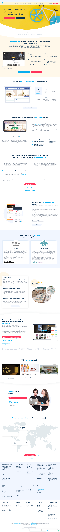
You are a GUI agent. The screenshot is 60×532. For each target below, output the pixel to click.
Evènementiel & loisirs (41, 484)
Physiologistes (50, 473)
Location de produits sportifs (31, 491)
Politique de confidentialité (52, 506)
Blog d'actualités (39, 510)
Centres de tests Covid (51, 475)
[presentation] (16, 434)
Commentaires (39, 504)
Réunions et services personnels (19, 485)
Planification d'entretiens (41, 473)
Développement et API (19, 507)
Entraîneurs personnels (30, 485)
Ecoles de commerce (29, 467)
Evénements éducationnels (30, 474)
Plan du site (28, 509)
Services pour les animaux (20, 490)
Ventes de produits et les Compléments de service (8, 469)
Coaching (17, 487)
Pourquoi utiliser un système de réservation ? (7, 482)
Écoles (27, 468)
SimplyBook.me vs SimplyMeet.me (7, 509)
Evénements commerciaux (41, 495)
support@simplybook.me (17, 523)
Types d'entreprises (19, 506)
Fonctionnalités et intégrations (6, 505)
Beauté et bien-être (19, 464)
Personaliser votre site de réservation (8, 471)
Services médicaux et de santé (52, 465)
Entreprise (17, 505)
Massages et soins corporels (52, 467)
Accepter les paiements (5, 475)
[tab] (38, 92)
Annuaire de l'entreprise (19, 509)
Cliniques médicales (51, 469)
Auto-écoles (50, 485)
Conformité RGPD (51, 505)
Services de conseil (19, 486)
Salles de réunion (40, 493)
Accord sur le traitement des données (52, 508)
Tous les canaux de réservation (29, 107)
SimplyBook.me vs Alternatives (6, 510)
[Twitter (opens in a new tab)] (51, 519)
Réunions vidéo (4, 491)
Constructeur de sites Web (6, 478)
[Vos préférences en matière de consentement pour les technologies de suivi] (58, 530)
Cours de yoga (28, 489)
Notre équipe (39, 506)
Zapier (3, 486)
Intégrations (4, 492)
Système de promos (5, 477)
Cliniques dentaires (51, 468)
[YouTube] (55, 519)
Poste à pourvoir (39, 509)
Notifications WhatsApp (5, 493)
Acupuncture (50, 472)
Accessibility (50, 515)
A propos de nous (40, 505)
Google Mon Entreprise (5, 487)
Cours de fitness (29, 488)
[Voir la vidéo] (13, 59)
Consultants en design (19, 492)
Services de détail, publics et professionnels (42, 465)
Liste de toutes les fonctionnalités (7, 504)
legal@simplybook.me (33, 523)
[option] (17, 95)
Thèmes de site (46, 93)
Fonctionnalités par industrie (6, 466)
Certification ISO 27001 (51, 514)
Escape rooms (39, 486)
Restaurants (39, 490)
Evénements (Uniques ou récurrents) (41, 492)
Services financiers (40, 472)
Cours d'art (39, 485)
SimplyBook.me (38, 124)
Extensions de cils (18, 466)
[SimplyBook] (6, 3)
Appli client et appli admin (6, 495)
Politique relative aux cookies (52, 509)
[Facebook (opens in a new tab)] (49, 519)
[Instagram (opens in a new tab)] (57, 519)
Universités (28, 466)
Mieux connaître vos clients (6, 470)
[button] (17, 3)
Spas (16, 468)
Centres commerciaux (40, 467)
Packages (3, 485)
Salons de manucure (19, 471)
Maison (17, 494)
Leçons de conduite (51, 484)
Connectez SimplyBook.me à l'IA (7, 496)
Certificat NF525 (50, 516)
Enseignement (29, 464)
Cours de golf (28, 490)
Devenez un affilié (40, 512)
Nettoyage (17, 495)
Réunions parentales (29, 471)
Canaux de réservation (5, 506)
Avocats (38, 475)
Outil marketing (4, 479)
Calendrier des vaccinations (52, 478)
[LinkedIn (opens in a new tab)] (53, 519)
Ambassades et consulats (41, 468)
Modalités (49, 504)
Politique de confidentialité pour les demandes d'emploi (52, 511)
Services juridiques (40, 474)
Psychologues (50, 474)
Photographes (39, 488)
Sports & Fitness (29, 484)
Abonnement (4, 490)
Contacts (38, 507)
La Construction (39, 478)
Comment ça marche (29, 505)
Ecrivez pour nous (40, 511)
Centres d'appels (40, 470)
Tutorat (27, 472)
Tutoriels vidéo (49, 64)
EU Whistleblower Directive (33, 524)
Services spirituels (18, 491)
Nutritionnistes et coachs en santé (52, 480)
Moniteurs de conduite (51, 486)
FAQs (27, 506)
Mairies (38, 469)
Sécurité (49, 513)
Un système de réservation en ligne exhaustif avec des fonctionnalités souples (7, 474)
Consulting (17, 489)
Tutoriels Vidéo (28, 507)
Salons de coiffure (18, 467)
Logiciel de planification (5, 480)
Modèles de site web (5, 507)
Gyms (27, 486)
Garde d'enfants (29, 476)
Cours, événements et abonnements (7, 467)
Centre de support (29, 504)
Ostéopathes (50, 470)
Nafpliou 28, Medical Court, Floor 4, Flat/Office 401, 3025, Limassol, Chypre (28, 521)
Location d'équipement (40, 489)
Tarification (30, 3)
